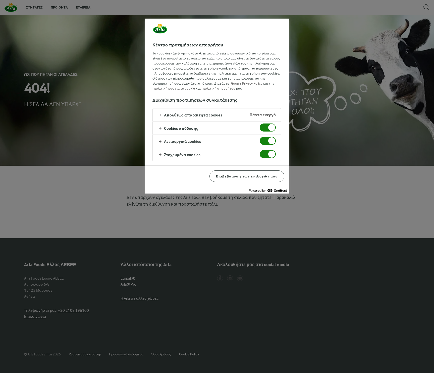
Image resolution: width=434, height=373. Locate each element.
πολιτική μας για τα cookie (174, 88)
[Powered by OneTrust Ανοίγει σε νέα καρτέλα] (268, 190)
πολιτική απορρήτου (219, 88)
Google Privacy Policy (246, 83)
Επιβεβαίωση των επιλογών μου (247, 176)
